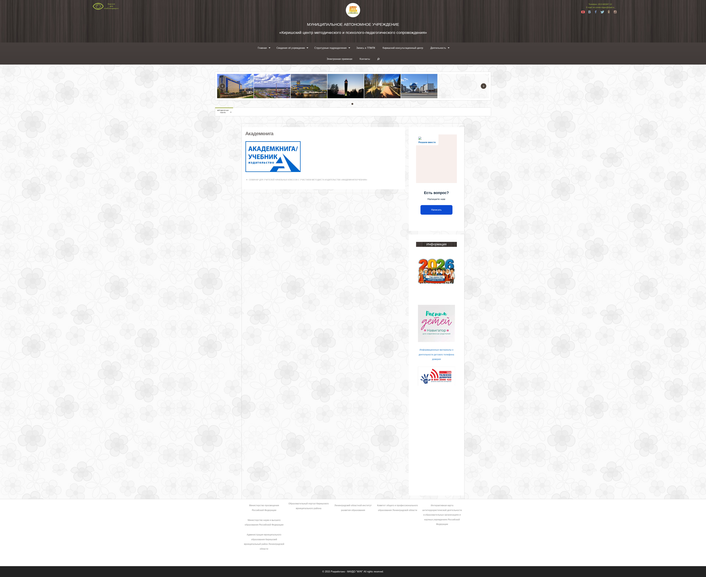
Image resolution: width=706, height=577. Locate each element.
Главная (262, 48)
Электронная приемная (339, 59)
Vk (589, 12)
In (615, 12)
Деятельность (438, 48)
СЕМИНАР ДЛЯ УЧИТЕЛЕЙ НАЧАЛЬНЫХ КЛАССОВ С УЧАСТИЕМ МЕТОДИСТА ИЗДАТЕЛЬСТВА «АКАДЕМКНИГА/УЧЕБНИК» (308, 180)
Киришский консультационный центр (403, 48)
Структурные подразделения (330, 48)
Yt (583, 12)
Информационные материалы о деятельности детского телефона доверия (436, 355)
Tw (602, 12)
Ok (609, 12)
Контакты (365, 59)
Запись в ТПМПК (365, 48)
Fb (596, 12)
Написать (436, 209)
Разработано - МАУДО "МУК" (347, 571)
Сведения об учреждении (291, 48)
